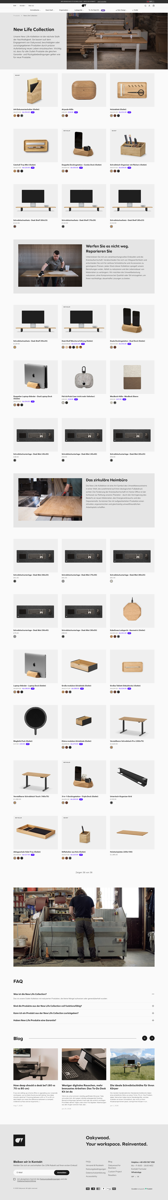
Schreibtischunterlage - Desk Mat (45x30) (31, 454)
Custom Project (115, 1172)
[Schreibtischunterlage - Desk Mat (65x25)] (132, 435)
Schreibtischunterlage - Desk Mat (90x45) (31, 630)
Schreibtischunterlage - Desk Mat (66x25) (31, 575)
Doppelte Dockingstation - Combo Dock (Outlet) (82, 165)
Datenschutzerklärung (95, 1173)
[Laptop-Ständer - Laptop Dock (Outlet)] (35, 666)
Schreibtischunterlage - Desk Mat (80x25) (127, 575)
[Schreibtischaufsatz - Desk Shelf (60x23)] (35, 201)
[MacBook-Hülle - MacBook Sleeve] (132, 377)
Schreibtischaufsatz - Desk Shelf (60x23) (30, 220)
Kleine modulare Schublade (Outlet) (76, 741)
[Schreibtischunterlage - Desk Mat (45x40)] (84, 435)
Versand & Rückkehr (95, 1166)
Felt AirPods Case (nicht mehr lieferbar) (78, 396)
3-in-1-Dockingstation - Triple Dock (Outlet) (80, 796)
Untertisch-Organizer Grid (121, 796)
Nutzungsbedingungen (50, 1179)
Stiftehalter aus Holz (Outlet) (74, 852)
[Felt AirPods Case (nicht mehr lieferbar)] (84, 377)
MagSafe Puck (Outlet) (22, 741)
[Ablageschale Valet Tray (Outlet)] (35, 832)
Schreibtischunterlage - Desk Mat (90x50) (79, 630)
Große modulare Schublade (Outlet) (76, 686)
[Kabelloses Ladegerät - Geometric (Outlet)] (132, 611)
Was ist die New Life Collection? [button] (30, 994)
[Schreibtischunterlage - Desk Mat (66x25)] (35, 555)
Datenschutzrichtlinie (26, 1181)
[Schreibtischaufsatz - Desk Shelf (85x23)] (132, 201)
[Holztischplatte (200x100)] (132, 832)
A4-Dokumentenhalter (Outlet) (26, 109)
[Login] (149, 6)
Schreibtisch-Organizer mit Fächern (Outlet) (128, 165)
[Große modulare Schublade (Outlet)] (84, 666)
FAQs (88, 1162)
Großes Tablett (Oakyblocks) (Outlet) (125, 686)
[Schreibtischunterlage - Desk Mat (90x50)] (84, 611)
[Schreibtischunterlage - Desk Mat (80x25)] (132, 555)
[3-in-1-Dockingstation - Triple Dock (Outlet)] (84, 777)
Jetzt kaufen (102, 1)
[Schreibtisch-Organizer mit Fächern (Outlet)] (132, 145)
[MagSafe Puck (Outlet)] (35, 722)
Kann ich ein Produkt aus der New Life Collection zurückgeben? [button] (46, 1013)
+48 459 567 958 (147, 1162)
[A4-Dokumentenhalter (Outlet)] (35, 90)
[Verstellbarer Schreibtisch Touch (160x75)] (35, 777)
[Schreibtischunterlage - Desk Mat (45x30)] (35, 435)
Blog (110, 1162)
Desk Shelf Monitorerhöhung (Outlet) (77, 341)
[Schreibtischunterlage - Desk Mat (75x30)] (84, 555)
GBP (132, 1176)
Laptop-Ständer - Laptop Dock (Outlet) (29, 686)
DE (138, 1176)
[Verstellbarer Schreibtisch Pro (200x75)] (132, 722)
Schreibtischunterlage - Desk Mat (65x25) (127, 454)
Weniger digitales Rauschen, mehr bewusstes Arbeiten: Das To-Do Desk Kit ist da (84, 1088)
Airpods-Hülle (67, 109)
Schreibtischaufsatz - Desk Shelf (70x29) (79, 220)
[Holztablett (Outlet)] (132, 90)
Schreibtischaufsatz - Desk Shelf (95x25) (30, 341)
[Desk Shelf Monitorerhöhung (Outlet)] (84, 321)
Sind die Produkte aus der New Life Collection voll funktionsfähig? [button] (47, 1006)
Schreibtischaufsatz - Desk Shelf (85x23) (127, 220)
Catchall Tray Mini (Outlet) (24, 165)
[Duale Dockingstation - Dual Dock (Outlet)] (132, 321)
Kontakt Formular (138, 1169)
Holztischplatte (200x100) (121, 852)
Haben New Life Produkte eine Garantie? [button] (34, 1020)
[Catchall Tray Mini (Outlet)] (35, 145)
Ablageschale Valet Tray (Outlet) (27, 852)
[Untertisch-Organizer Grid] (132, 777)
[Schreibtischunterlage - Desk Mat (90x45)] (35, 611)
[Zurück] (144, 1038)
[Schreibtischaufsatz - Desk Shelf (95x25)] (35, 321)
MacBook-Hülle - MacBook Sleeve (124, 396)
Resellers (112, 1175)
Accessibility (91, 1176)
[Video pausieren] (151, 891)
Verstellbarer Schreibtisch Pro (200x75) (127, 741)
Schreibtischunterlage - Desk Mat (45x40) (79, 454)
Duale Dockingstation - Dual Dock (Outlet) (127, 341)
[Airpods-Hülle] (84, 90)
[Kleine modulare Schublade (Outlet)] (84, 722)
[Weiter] (152, 1038)
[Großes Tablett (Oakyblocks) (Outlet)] (132, 666)
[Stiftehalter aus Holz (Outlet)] (84, 832)
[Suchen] (145, 6)
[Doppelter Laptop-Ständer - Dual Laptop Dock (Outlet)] (35, 377)
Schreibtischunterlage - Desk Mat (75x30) (79, 575)
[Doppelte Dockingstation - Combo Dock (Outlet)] (84, 145)
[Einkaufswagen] (154, 6)
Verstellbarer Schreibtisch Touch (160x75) (31, 796)
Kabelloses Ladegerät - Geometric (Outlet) (127, 630)
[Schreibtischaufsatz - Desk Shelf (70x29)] (84, 201)
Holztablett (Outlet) (118, 109)
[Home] (84, 5)
